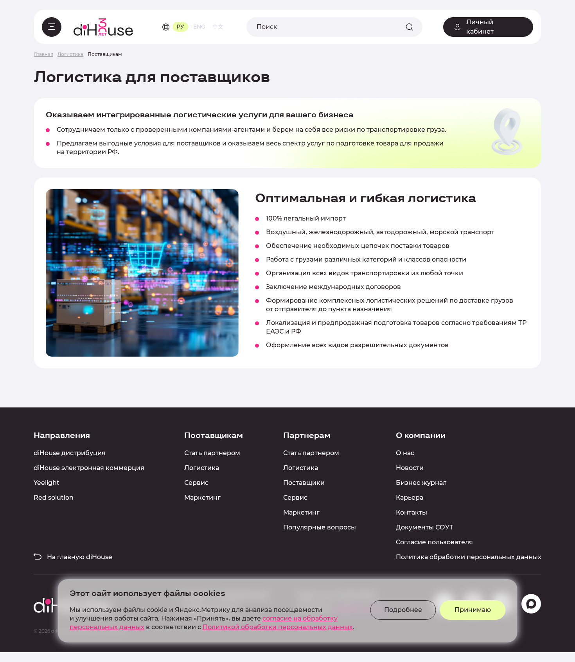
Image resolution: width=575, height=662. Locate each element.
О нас (405, 453)
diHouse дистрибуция (70, 453)
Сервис (196, 482)
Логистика (201, 468)
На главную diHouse (78, 557)
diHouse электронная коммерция (89, 468)
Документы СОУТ (424, 527)
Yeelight (46, 482)
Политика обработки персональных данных (468, 557)
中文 (217, 26)
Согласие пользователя (434, 542)
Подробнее (403, 610)
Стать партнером (212, 453)
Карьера (409, 497)
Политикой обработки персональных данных (278, 627)
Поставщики (304, 482)
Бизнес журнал (421, 482)
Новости (410, 468)
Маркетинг (202, 497)
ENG (199, 26)
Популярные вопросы (319, 527)
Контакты (411, 512)
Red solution (54, 497)
